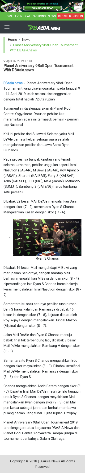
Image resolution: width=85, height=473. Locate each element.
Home (9, 16)
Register (64, 16)
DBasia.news (13, 83)
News (52, 16)
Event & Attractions (30, 16)
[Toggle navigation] (7, 27)
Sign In (78, 16)
